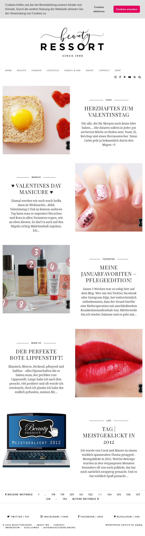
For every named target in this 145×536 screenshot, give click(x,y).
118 (53, 494)
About (90, 70)
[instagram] (115, 77)
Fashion (37, 70)
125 (119, 494)
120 (72, 494)
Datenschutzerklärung (60, 528)
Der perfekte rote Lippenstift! (36, 354)
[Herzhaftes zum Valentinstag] (36, 120)
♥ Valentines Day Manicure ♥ (36, 188)
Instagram (55, 517)
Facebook (91, 517)
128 (48, 499)
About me (43, 525)
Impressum (12, 528)
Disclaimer (31, 528)
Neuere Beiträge (20, 494)
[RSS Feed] (135, 77)
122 (90, 494)
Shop (118, 70)
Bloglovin (128, 517)
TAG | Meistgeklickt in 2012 (109, 435)
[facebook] (120, 77)
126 (128, 494)
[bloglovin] (125, 77)
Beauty (21, 70)
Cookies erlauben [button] (126, 9)
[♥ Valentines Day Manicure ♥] (108, 197)
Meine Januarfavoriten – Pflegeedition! (109, 274)
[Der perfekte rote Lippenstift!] (108, 363)
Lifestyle (53, 70)
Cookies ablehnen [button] (99, 9)
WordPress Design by (124, 525)
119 (62, 494)
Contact (104, 70)
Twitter (19, 517)
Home (8, 70)
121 (81, 494)
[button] (47, 13)
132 (65, 499)
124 (110, 494)
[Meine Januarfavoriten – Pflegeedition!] (36, 279)
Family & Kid (73, 70)
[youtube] (129, 77)
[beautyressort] (72, 42)
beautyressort (22, 525)
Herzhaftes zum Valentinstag (108, 111)
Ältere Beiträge (84, 499)
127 (138, 494)
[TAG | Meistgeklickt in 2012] (36, 441)
